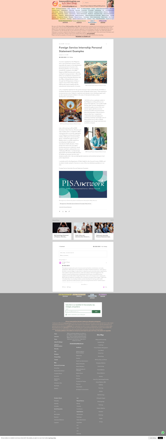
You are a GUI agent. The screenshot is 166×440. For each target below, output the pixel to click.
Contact (56, 359)
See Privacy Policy (52, 438)
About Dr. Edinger (58, 342)
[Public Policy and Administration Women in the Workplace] (83, 228)
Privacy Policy (57, 357)
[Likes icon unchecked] (63, 287)
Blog (55, 362)
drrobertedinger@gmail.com (69, 6)
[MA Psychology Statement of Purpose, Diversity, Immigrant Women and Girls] (62, 228)
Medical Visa (79, 355)
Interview (56, 336)
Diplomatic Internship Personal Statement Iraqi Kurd (103, 236)
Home (55, 333)
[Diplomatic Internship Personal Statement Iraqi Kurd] (104, 228)
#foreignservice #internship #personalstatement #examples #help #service (75, 203)
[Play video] (83, 184)
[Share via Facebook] (59, 211)
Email (67, 309)
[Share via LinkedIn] (66, 211)
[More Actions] (106, 262)
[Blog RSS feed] (60, 5)
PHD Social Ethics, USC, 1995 (73, 26)
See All (112, 220)
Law (77, 398)
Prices (55, 339)
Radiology (101, 415)
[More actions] (106, 44)
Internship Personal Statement (65, 207)
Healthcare (78, 347)
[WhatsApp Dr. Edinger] (163, 432)
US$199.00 (65, 327)
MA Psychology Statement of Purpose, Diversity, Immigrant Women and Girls (62, 236)
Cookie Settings (153, 438)
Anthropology (80, 414)
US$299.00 (69, 326)
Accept (160, 438)
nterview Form (67, 323)
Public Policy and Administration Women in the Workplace (82, 236)
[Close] (164, 438)
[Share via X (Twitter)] (62, 211)
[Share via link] (69, 211)
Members (56, 354)
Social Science (80, 411)
